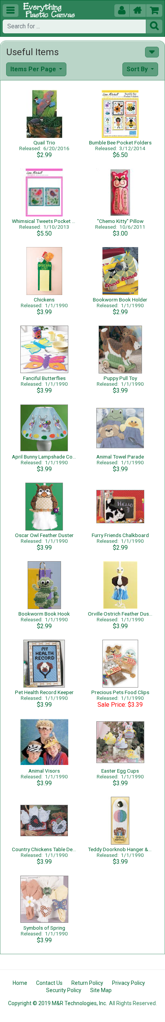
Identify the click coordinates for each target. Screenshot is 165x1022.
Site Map (101, 990)
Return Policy (87, 983)
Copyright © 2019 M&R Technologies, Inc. (57, 1003)
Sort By (138, 69)
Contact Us (49, 983)
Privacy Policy (128, 983)
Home (20, 983)
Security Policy (63, 990)
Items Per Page (34, 69)
